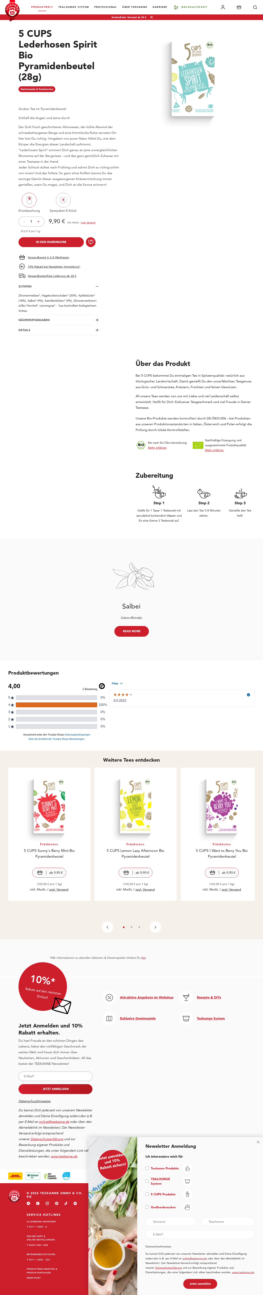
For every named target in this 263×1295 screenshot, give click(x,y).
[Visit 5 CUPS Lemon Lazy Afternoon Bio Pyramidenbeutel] (136, 834)
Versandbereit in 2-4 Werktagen (48, 257)
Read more (132, 631)
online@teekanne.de (54, 1122)
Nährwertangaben (34, 320)
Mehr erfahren (157, 448)
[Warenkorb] (239, 7)
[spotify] (75, 1203)
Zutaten (24, 286)
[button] (124, 927)
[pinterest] (56, 1203)
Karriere (160, 7)
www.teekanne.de (243, 1272)
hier (143, 958)
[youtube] (28, 1203)
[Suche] (255, 7)
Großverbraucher (163, 1207)
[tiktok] (65, 1203)
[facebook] (38, 1203)
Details (24, 330)
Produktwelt (42, 7)
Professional (105, 7)
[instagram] (47, 1203)
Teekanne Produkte (165, 1168)
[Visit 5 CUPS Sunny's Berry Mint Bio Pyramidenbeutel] (49, 834)
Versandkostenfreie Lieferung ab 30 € (52, 276)
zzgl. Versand (58, 889)
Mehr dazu (34, 1277)
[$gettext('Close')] (258, 1142)
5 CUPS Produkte (163, 1194)
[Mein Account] (223, 7)
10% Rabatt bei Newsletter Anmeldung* (54, 267)
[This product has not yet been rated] (58, 98)
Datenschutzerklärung (168, 1267)
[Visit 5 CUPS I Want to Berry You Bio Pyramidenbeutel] (222, 834)
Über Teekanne (134, 7)
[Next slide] (155, 927)
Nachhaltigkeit (194, 7)
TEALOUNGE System (73, 7)
